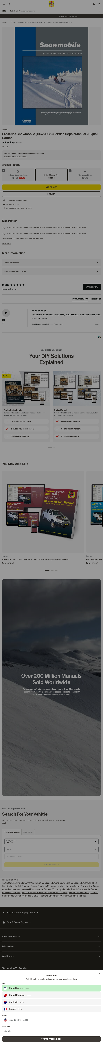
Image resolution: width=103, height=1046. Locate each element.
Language (6, 1027)
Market (5, 1016)
